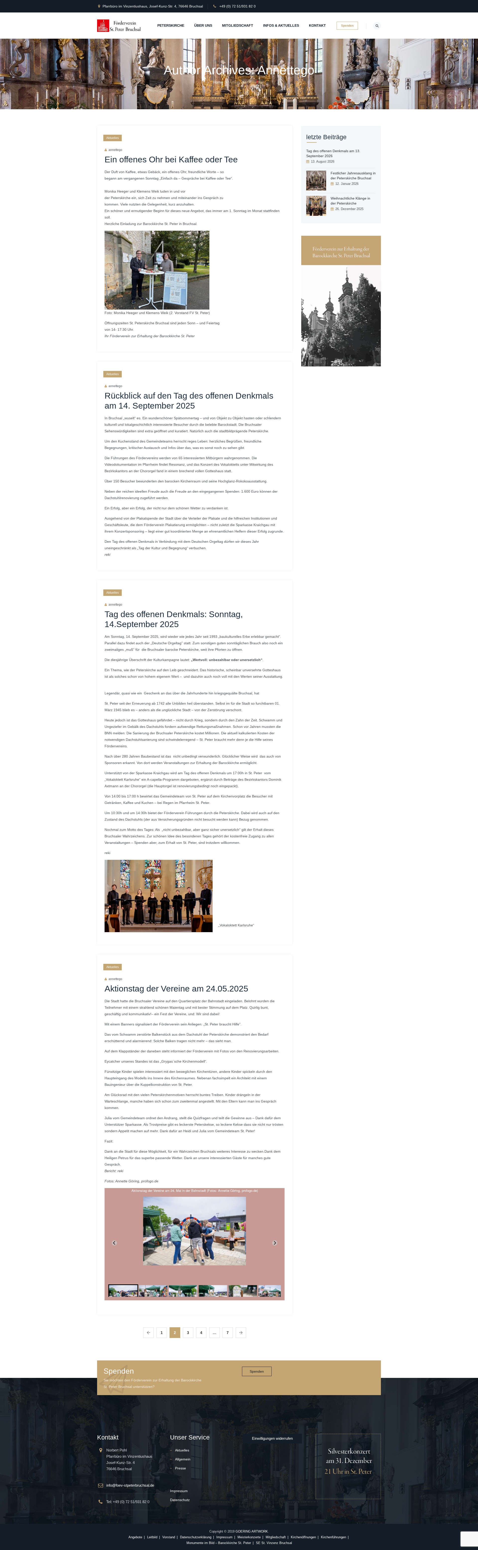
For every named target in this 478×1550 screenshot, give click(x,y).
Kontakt (317, 25)
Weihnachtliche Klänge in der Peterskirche (350, 200)
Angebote (135, 1537)
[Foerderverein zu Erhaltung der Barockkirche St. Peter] (119, 25)
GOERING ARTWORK (252, 1531)
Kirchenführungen (333, 1537)
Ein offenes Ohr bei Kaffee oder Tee (171, 159)
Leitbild (152, 1537)
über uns (203, 25)
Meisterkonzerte (249, 1537)
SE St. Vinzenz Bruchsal (274, 1543)
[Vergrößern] (202, 237)
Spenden (347, 25)
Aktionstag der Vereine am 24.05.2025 (176, 988)
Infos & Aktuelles (281, 25)
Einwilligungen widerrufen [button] (272, 1438)
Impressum (179, 1491)
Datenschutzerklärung (195, 1537)
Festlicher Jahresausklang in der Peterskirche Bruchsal (353, 175)
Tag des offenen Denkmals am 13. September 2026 (333, 153)
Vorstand (168, 1537)
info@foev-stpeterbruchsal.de (130, 1485)
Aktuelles (112, 138)
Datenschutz (180, 1500)
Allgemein (182, 1459)
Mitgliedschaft (237, 25)
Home (218, 82)
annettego (115, 150)
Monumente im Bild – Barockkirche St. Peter (218, 1543)
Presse (180, 1468)
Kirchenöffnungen (303, 1537)
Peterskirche (170, 25)
